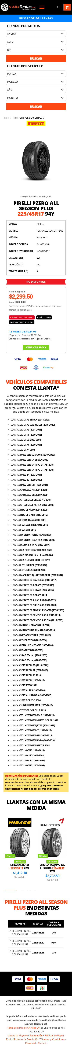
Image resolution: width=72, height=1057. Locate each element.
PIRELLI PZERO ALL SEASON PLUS (20, 932)
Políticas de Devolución (26, 1039)
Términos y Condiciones (52, 1039)
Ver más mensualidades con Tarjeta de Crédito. (30, 338)
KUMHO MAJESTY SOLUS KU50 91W (19, 868)
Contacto (42, 1043)
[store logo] (18, 7)
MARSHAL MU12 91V (52, 866)
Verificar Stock (36, 347)
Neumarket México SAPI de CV (23, 1027)
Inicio (6, 118)
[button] (6, 890)
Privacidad (30, 1043)
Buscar (36, 58)
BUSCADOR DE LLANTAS (36, 18)
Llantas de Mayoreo (18, 1035)
